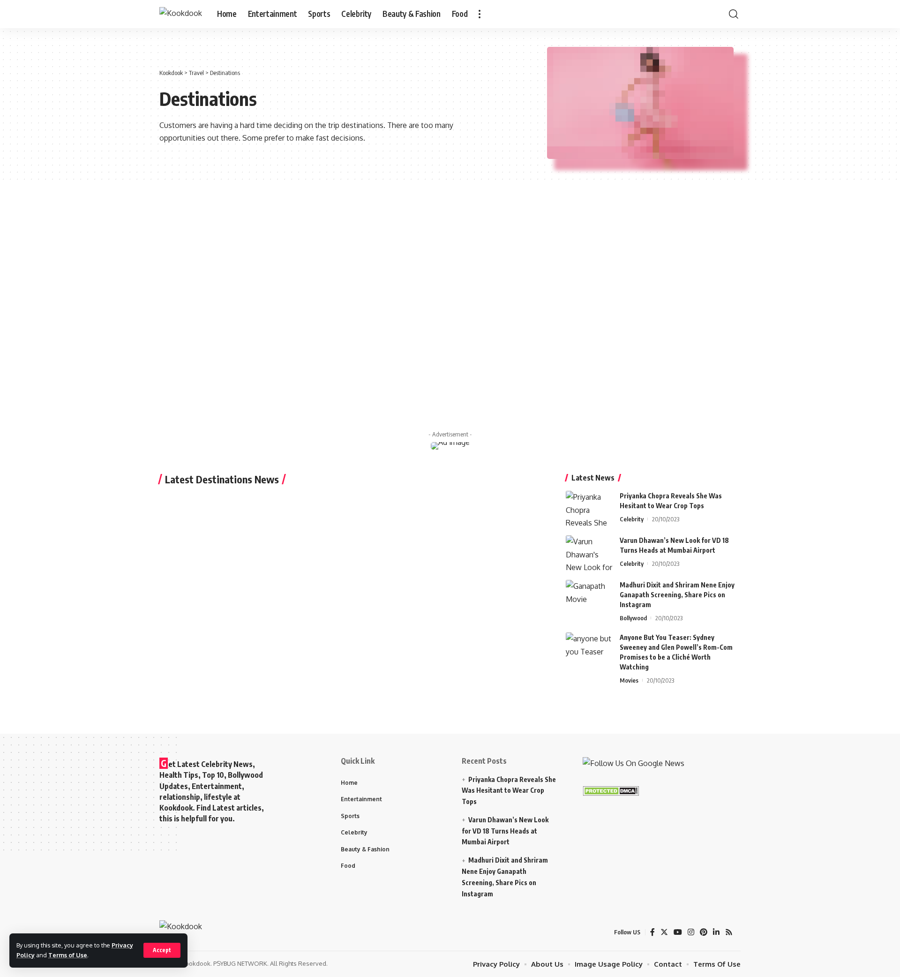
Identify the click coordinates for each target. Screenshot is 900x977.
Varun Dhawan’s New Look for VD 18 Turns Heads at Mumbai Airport (505, 831)
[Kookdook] (180, 14)
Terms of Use (67, 955)
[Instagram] (691, 932)
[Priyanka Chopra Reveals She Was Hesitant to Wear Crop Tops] (589, 508)
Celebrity (632, 519)
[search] (733, 14)
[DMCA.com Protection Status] (611, 790)
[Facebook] (652, 932)
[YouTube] (677, 932)
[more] (479, 14)
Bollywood (633, 618)
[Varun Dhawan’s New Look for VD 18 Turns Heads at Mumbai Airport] (589, 553)
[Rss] (729, 932)
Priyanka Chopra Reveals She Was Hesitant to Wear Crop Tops (509, 790)
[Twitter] (664, 932)
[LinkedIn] (716, 932)
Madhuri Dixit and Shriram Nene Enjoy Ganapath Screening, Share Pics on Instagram (677, 595)
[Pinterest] (704, 932)
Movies (629, 680)
